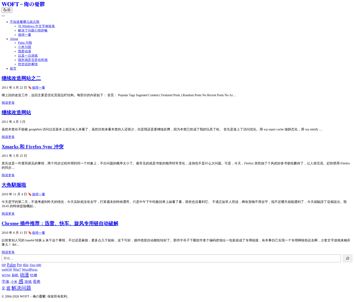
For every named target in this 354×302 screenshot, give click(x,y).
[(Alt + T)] (7, 10)
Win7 (17, 269)
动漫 (24, 274)
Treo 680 (35, 265)
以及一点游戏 (28, 55)
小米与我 (24, 47)
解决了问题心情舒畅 (33, 30)
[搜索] (347, 258)
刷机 (15, 275)
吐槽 (33, 275)
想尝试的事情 (28, 64)
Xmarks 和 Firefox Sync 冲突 (33, 146)
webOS (7, 269)
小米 (13, 282)
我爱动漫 (24, 51)
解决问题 (21, 288)
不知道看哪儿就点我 (24, 22)
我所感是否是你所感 (33, 60)
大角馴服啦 (14, 185)
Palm (11, 264)
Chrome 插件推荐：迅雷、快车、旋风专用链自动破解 (60, 223)
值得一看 (24, 34)
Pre (19, 265)
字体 (5, 281)
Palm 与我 (25, 42)
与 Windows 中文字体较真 (36, 26)
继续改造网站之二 (21, 78)
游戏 (28, 282)
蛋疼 (37, 281)
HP (4, 265)
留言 (13, 68)
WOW (6, 275)
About (14, 39)
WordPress (29, 269)
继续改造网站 (16, 112)
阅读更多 (8, 102)
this (25, 265)
